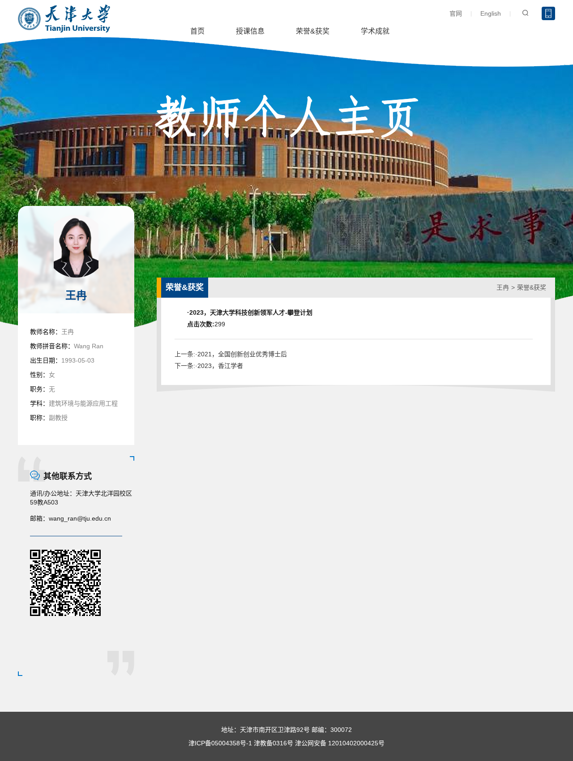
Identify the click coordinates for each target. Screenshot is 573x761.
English (490, 13)
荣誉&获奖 (312, 31)
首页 (197, 31)
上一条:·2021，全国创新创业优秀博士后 (231, 354)
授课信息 (250, 31)
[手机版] (548, 13)
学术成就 (375, 31)
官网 (455, 13)
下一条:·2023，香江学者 (209, 365)
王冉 (502, 287)
